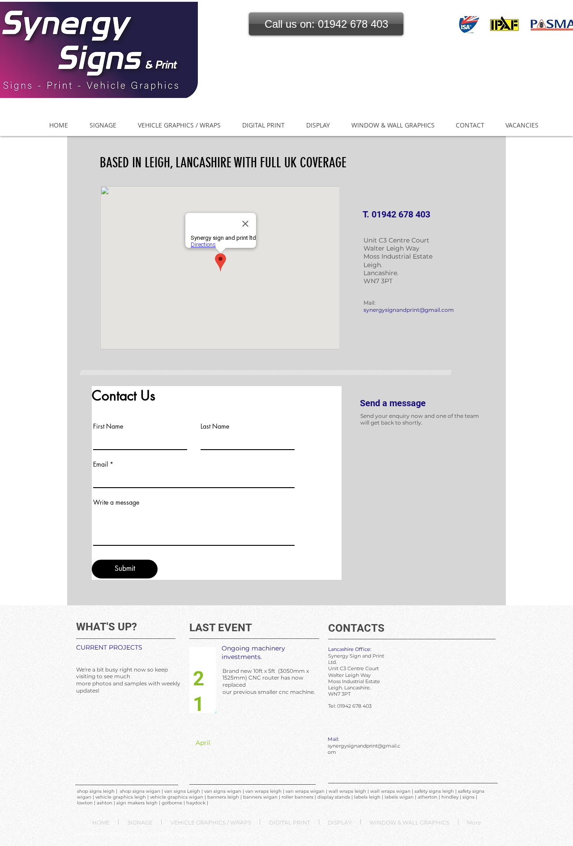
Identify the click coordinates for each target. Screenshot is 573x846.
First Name (108, 426)
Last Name (215, 426)
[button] (326, 24)
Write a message (116, 502)
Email (100, 464)
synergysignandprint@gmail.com (408, 309)
